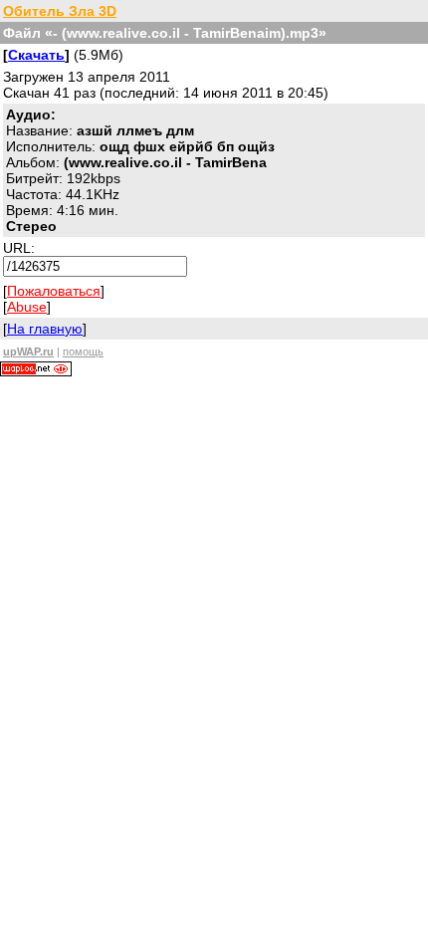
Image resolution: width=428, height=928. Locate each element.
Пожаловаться (54, 291)
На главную (45, 329)
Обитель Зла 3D (59, 11)
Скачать (36, 55)
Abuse (27, 307)
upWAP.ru (28, 351)
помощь (83, 351)
